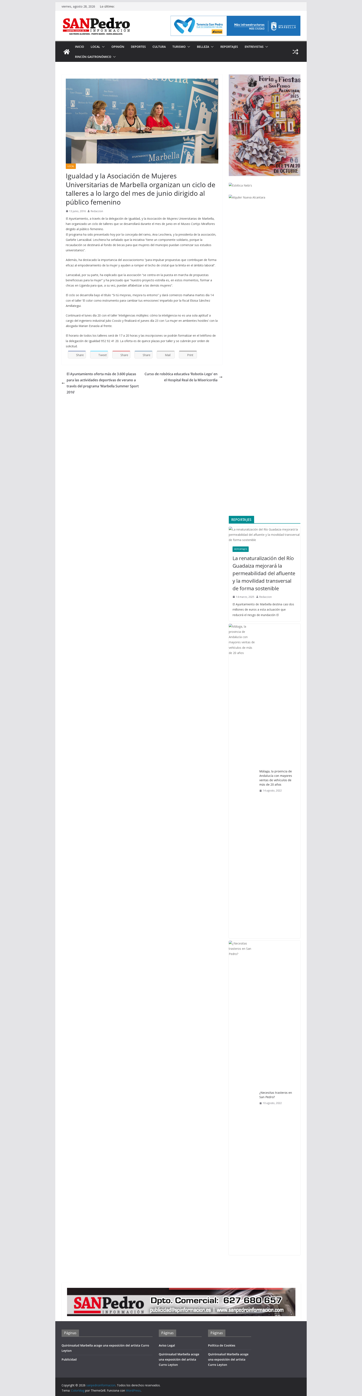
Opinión (117, 47)
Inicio (79, 47)
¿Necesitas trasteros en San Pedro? (275, 1095)
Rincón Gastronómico (93, 57)
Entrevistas (254, 47)
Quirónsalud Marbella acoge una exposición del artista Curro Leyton (179, 1359)
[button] (102, 47)
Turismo (179, 47)
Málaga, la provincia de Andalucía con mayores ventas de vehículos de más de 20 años (275, 777)
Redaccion (97, 211)
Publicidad (69, 1359)
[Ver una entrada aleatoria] (295, 52)
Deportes (138, 47)
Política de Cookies (221, 1345)
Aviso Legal (167, 1345)
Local (95, 47)
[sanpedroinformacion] (67, 52)
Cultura (159, 47)
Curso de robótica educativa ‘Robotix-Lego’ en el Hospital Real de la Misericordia (181, 377)
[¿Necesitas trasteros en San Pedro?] (242, 1098)
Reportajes (229, 47)
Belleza (203, 47)
